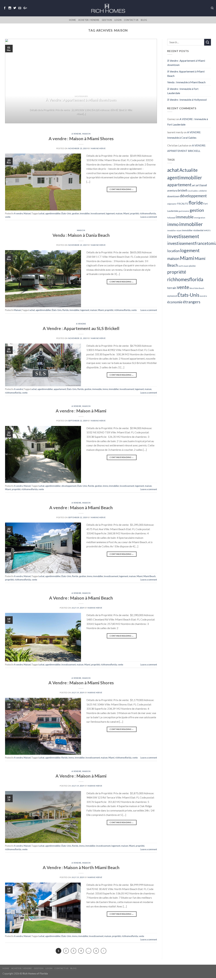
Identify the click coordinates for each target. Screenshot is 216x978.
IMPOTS (207, 230)
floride (65, 310)
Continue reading (122, 189)
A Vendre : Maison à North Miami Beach (81, 867)
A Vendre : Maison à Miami (81, 775)
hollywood (171, 218)
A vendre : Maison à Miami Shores (81, 138)
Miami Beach (149, 576)
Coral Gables (192, 191)
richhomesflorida (148, 213)
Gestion (107, 20)
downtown (173, 196)
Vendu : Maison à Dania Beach (81, 235)
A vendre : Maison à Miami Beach (81, 507)
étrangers (191, 301)
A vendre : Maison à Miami (81, 410)
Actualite (188, 170)
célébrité (203, 190)
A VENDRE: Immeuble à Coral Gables (184, 135)
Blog (144, 20)
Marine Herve (98, 148)
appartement (60, 389)
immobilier (85, 213)
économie (174, 302)
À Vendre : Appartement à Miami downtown (186, 63)
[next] (150, 81)
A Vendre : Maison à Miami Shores (81, 682)
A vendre (76, 134)
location (173, 251)
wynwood (172, 296)
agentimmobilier (53, 213)
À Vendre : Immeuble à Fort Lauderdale (182, 91)
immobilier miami (174, 230)
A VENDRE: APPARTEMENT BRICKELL (186, 148)
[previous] (12, 81)
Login (118, 20)
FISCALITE (182, 203)
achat (41, 213)
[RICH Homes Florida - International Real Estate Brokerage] (108, 8)
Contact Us (131, 20)
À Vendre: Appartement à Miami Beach (186, 73)
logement (110, 213)
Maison (86, 134)
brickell (182, 190)
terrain (171, 288)
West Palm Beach (197, 288)
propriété (134, 213)
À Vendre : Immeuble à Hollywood (187, 99)
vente (7, 216)
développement (68, 486)
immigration (199, 217)
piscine (192, 265)
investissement (98, 213)
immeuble (97, 389)
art (193, 185)
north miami (183, 266)
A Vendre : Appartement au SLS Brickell (81, 328)
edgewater (172, 204)
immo (105, 389)
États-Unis (66, 213)
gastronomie (184, 211)
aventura (172, 190)
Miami (126, 213)
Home (72, 20)
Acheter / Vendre (88, 20)
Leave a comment (148, 216)
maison (119, 213)
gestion (75, 213)
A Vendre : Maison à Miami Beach (81, 597)
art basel (201, 185)
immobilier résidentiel (192, 230)
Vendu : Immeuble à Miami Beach (186, 82)
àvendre (203, 296)
